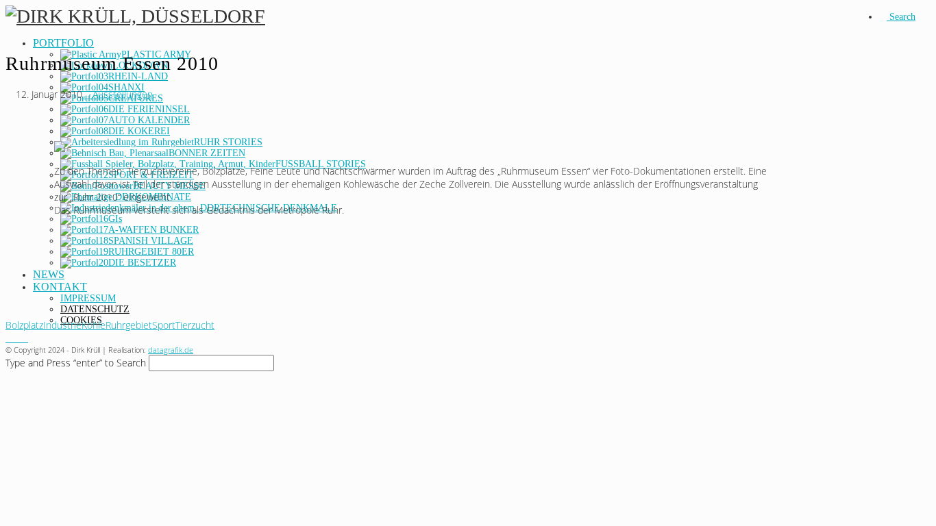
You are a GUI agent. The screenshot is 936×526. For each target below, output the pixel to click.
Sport (163, 324)
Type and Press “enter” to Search (75, 362)
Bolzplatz (24, 324)
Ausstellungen (121, 94)
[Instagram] (17, 338)
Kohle (94, 324)
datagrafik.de (170, 350)
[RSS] (24, 338)
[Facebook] (9, 338)
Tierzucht (194, 324)
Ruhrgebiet (129, 324)
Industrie (62, 324)
